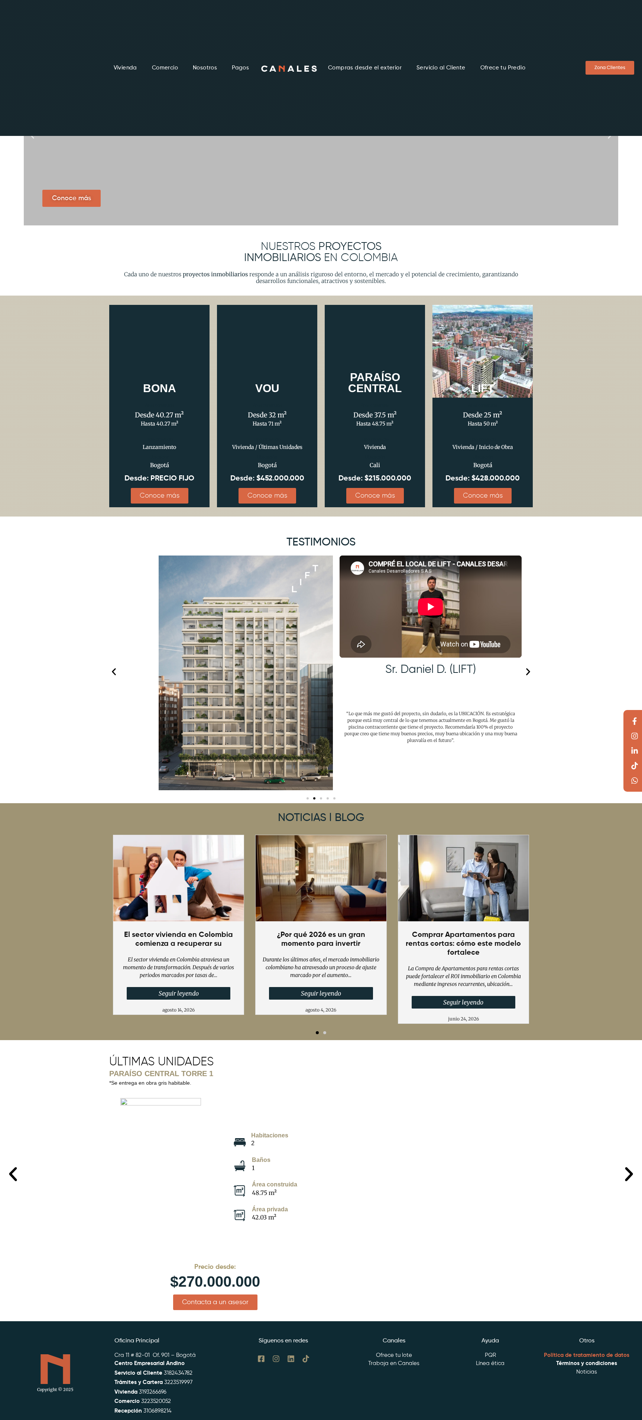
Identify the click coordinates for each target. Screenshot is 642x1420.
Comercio (165, 68)
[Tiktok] (634, 765)
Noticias (586, 1372)
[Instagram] (634, 736)
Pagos (240, 68)
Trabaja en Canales (393, 1363)
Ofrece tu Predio (502, 68)
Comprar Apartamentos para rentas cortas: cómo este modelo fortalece (463, 944)
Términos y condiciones (586, 1363)
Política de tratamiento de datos (586, 1355)
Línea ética (490, 1363)
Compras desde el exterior (365, 68)
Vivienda (125, 68)
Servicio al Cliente (441, 68)
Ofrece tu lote (394, 1355)
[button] (114, 672)
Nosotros (205, 68)
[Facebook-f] (634, 721)
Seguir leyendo (179, 993)
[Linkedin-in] (634, 750)
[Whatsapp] (634, 780)
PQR (490, 1355)
